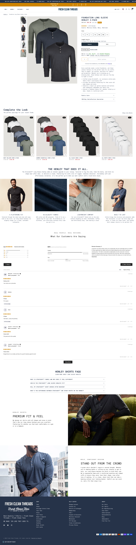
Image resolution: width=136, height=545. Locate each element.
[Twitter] (8, 525)
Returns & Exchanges (75, 508)
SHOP (37, 501)
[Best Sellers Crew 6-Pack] (19, 136)
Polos (38, 512)
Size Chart (105, 510)
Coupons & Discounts (75, 514)
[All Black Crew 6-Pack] (84, 136)
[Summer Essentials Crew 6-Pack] (51, 136)
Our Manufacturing (107, 508)
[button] (88, 26)
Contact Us (72, 506)
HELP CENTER (72, 501)
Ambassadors (105, 519)
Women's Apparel (41, 516)
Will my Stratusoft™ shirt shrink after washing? (47, 387)
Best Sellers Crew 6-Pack (11, 158)
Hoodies (38, 523)
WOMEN (12, 9)
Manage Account (73, 504)
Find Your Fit (106, 521)
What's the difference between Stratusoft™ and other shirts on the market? (57, 390)
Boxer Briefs (40, 525)
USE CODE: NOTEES (29, 1)
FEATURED (19, 9)
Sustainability (106, 514)
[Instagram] (12, 525)
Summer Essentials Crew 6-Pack (45, 158)
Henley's (6, 14)
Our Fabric (105, 506)
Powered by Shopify (36, 538)
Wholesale (72, 519)
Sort (120, 269)
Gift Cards (39, 527)
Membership (72, 510)
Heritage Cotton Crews (43, 508)
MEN (6, 9)
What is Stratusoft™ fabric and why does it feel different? (51, 379)
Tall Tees (39, 510)
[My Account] (126, 9)
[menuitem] (6, 9)
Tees (37, 504)
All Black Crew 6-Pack (75, 158)
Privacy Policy (73, 525)
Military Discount (74, 516)
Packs (38, 506)
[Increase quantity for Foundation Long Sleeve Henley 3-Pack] (86, 59)
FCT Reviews (72, 521)
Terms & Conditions (75, 523)
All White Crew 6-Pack (108, 158)
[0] (131, 9)
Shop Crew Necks (127, 112)
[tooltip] (101, 246)
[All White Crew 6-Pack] (117, 136)
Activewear (39, 519)
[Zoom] (74, 19)
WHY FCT (117, 9)
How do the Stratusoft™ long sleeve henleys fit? (47, 383)
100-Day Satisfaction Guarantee (92, 99)
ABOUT (103, 501)
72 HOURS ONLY (40, 1)
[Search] (129, 9)
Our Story (105, 504)
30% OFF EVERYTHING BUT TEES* (13, 1)
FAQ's (70, 512)
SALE (27, 9)
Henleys (38, 521)
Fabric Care (85, 95)
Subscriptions (106, 512)
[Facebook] (5, 525)
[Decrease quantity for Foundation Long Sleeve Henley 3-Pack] (83, 59)
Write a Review (127, 265)
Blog (103, 516)
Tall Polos (39, 514)
